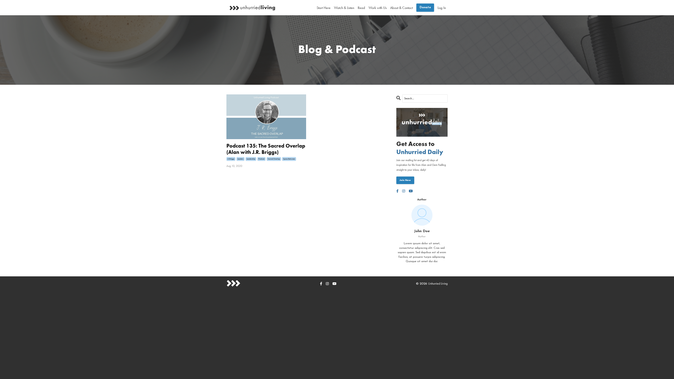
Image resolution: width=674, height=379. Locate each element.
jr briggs (230, 159)
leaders (240, 159)
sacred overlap (274, 159)
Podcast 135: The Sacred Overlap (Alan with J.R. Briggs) (265, 149)
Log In (442, 7)
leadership (251, 159)
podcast (261, 159)
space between (289, 159)
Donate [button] (425, 7)
